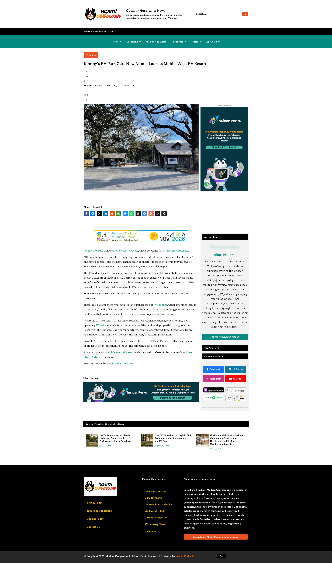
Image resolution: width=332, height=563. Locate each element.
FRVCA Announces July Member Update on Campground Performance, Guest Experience (115, 438)
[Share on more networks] (164, 213)
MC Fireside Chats (156, 41)
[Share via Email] (118, 213)
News (115, 41)
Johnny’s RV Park (93, 251)
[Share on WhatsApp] (131, 213)
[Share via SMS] (125, 213)
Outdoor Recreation (156, 517)
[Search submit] (245, 14)
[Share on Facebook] (86, 213)
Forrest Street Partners (175, 251)
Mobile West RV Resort (125, 251)
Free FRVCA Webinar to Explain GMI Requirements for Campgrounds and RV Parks (173, 438)
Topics (194, 41)
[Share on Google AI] (144, 213)
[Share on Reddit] (112, 213)
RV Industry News (155, 524)
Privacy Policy (94, 502)
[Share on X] (99, 213)
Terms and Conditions (99, 510)
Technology (151, 531)
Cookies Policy (95, 518)
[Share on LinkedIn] (105, 213)
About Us (211, 41)
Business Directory (155, 491)
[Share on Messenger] (92, 213)
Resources (177, 41)
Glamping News (153, 497)
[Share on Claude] (151, 213)
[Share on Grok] (157, 213)
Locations (132, 41)
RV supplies (160, 305)
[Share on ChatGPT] (138, 213)
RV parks (101, 325)
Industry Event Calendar (158, 504)
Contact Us (93, 526)
